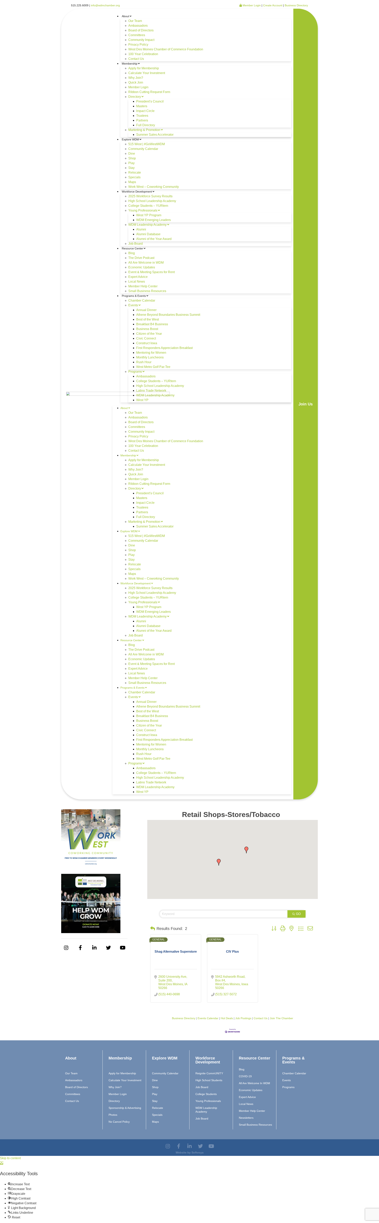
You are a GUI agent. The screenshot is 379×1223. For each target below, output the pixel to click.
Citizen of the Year (149, 333)
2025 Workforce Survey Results (150, 196)
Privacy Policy (138, 44)
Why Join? (135, 77)
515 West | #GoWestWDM (146, 144)
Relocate (134, 172)
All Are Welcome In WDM (254, 1083)
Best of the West (147, 319)
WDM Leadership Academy (147, 224)
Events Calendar (208, 1018)
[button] (219, 862)
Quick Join (135, 82)
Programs (135, 371)
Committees (136, 35)
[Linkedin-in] (94, 947)
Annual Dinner (146, 310)
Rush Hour (143, 362)
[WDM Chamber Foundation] (90, 932)
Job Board (135, 243)
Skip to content (10, 1158)
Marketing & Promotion (144, 130)
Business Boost (147, 329)
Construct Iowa (146, 343)
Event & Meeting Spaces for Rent (151, 272)
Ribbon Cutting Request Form (149, 92)
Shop (132, 158)
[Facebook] (179, 1146)
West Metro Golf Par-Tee (153, 366)
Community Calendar (143, 148)
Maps (132, 182)
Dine (131, 153)
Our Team (135, 21)
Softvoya (197, 1152)
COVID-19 (245, 1076)
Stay (131, 167)
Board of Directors (141, 30)
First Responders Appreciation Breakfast (164, 348)
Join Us (305, 404)
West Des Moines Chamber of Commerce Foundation (165, 49)
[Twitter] (109, 947)
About (125, 16)
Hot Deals (227, 1018)
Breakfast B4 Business (152, 324)
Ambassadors (138, 25)
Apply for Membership (143, 68)
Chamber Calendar (141, 300)
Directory (134, 96)
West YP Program (148, 215)
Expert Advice (138, 276)
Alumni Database (148, 234)
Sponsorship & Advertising (125, 1107)
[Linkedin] (189, 1146)
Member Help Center (143, 286)
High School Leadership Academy (152, 201)
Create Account (273, 5)
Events (133, 305)
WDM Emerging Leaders (153, 220)
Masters (141, 106)
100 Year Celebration (143, 54)
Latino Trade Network (151, 390)
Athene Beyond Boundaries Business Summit (168, 314)
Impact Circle (145, 111)
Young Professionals (142, 210)
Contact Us (136, 58)
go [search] (298, 914)
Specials (134, 177)
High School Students (208, 1080)
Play (131, 163)
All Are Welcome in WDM (146, 262)
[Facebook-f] (80, 947)
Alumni (141, 229)
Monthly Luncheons (150, 357)
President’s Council (150, 101)
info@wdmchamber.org (105, 5)
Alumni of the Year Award (154, 239)
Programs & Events (134, 295)
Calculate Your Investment (146, 73)
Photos (113, 1114)
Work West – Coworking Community (153, 186)
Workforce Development (137, 191)
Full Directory (145, 125)
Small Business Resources (147, 291)
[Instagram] (66, 947)
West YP (142, 400)
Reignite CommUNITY (209, 1073)
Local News (136, 281)
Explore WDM (130, 139)
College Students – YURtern (148, 205)
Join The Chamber (281, 1018)
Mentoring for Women (151, 352)
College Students (206, 1094)
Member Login (251, 5)
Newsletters (246, 1117)
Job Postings (243, 1018)
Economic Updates (141, 267)
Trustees (142, 115)
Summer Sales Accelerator (155, 134)
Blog (131, 253)
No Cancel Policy (119, 1121)
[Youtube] (123, 947)
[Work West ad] (90, 867)
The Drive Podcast (141, 257)
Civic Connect (146, 338)
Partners (142, 120)
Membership (129, 63)
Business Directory (296, 5)
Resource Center (132, 248)
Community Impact (141, 39)
